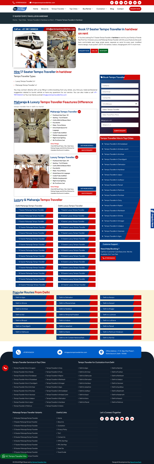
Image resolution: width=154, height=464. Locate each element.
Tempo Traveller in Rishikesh (55, 379)
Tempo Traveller (58, 9)
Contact (120, 9)
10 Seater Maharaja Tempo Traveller (32, 227)
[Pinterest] (130, 2)
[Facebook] (112, 2)
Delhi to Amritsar (85, 372)
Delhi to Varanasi (117, 383)
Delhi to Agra (83, 368)
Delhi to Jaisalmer (85, 387)
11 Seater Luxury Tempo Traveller (73, 233)
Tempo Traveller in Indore (54, 406)
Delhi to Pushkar (117, 372)
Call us (94, 51)
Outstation (100, 9)
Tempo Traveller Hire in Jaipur (23, 402)
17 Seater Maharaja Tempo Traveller (32, 267)
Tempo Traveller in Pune (54, 372)
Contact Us (61, 437)
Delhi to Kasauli (117, 398)
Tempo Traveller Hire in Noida (23, 372)
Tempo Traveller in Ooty (54, 368)
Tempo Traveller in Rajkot (54, 376)
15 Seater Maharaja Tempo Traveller (32, 256)
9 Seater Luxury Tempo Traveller (72, 221)
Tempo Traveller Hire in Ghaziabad (25, 379)
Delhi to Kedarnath (118, 394)
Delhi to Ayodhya (117, 387)
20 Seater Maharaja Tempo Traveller (32, 285)
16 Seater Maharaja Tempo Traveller (32, 262)
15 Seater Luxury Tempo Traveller (73, 256)
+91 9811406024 (109, 258)
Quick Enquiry (87, 150)
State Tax (61, 448)
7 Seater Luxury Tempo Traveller (72, 210)
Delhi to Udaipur (117, 379)
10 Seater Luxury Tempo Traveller (73, 227)
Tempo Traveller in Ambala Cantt (57, 394)
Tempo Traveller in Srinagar (55, 383)
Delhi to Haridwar (85, 383)
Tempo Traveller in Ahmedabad (56, 391)
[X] (121, 2)
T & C (59, 433)
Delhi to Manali (84, 402)
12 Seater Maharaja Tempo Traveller (32, 239)
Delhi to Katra (83, 398)
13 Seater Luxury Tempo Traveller (73, 244)
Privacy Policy (62, 429)
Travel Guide (62, 452)
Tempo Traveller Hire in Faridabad (25, 376)
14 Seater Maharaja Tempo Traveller (32, 250)
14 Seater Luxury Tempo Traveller (73, 250)
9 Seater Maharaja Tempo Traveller (31, 221)
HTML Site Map (63, 441)
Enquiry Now (135, 9)
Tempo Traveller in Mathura (23, 406)
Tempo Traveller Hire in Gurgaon (25, 368)
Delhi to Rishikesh (118, 376)
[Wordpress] (135, 2)
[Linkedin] (139, 2)
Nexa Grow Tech (135, 462)
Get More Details (87, 145)
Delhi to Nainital (117, 368)
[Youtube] (125, 2)
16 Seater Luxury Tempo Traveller (73, 262)
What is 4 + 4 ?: (106, 120)
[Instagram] (116, 2)
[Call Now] (5, 368)
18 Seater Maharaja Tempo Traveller (32, 273)
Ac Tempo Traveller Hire (38, 462)
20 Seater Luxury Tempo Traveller (73, 285)
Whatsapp (103, 51)
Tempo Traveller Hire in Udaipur (24, 398)
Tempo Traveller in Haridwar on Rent (40, 20)
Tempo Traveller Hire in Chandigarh (25, 383)
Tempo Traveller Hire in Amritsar (24, 387)
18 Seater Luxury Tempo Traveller (73, 273)
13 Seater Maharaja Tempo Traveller (32, 244)
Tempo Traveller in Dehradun (56, 398)
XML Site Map (62, 444)
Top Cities (73, 9)
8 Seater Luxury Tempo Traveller (72, 216)
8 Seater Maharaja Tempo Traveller (31, 216)
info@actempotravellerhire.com (55, 95)
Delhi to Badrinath (118, 391)
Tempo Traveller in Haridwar (55, 402)
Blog (112, 9)
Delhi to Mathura (117, 402)
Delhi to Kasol (84, 394)
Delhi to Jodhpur (84, 391)
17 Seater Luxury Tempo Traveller (73, 267)
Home (35, 9)
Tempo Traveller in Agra (54, 387)
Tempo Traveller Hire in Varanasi (24, 394)
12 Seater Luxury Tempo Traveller (73, 239)
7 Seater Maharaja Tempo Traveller (31, 210)
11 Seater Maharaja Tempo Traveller (31, 233)
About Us (44, 9)
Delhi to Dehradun (85, 379)
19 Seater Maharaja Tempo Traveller (32, 279)
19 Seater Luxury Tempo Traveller (73, 279)
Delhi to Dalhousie (85, 376)
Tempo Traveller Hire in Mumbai (24, 391)
